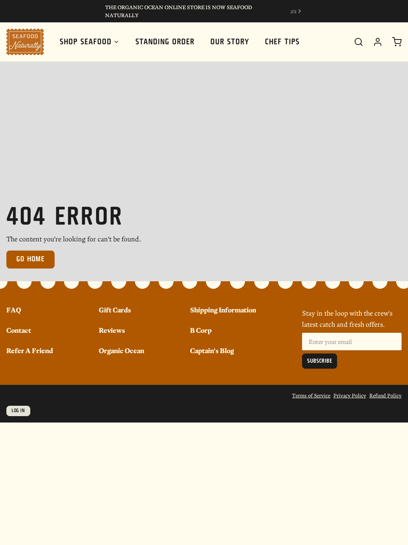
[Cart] (394, 42)
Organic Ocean (121, 350)
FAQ (13, 309)
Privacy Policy (349, 395)
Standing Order (164, 42)
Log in (18, 410)
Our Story (229, 42)
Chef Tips (282, 42)
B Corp (201, 330)
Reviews (112, 330)
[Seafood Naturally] (25, 42)
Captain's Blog (212, 350)
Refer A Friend (29, 350)
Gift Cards (115, 309)
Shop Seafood (86, 42)
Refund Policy (385, 395)
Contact (18, 330)
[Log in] (374, 42)
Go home (30, 259)
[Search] (355, 42)
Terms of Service (311, 395)
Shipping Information (223, 309)
